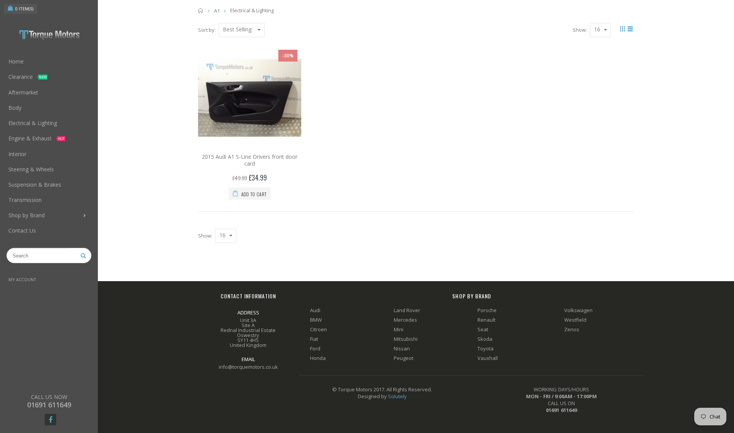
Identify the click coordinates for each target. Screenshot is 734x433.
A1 (217, 10)
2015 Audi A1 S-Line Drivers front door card (249, 160)
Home (201, 10)
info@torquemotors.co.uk (248, 366)
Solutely (397, 396)
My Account (22, 279)
